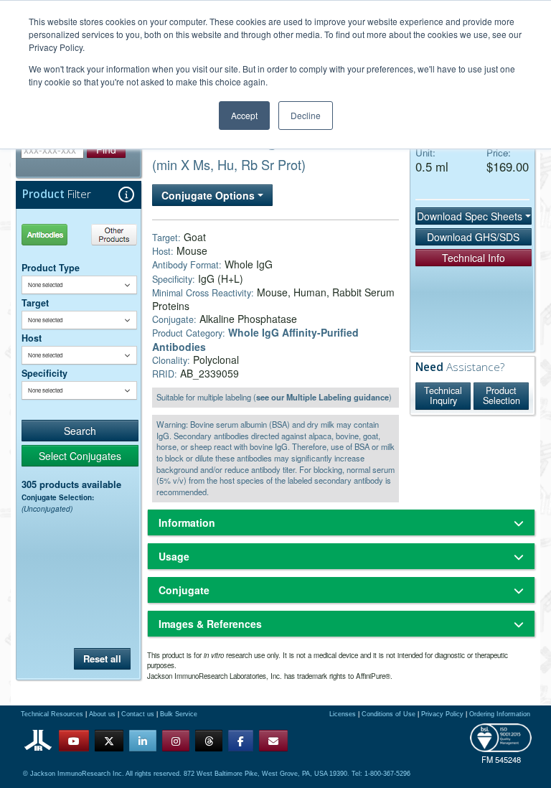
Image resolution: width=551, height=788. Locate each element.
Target (35, 302)
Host (32, 338)
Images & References (210, 623)
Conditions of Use (388, 714)
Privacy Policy (442, 714)
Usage (174, 556)
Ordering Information (499, 714)
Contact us (137, 714)
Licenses (342, 714)
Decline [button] (306, 115)
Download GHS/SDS (473, 237)
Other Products (111, 234)
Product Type (51, 267)
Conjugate (184, 590)
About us (102, 714)
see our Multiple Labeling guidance (322, 397)
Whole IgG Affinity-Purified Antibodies (255, 339)
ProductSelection (501, 395)
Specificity (44, 373)
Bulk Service (178, 714)
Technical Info (473, 257)
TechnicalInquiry (443, 395)
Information (187, 522)
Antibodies (50, 234)
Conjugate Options (209, 195)
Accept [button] (244, 115)
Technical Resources (52, 714)
